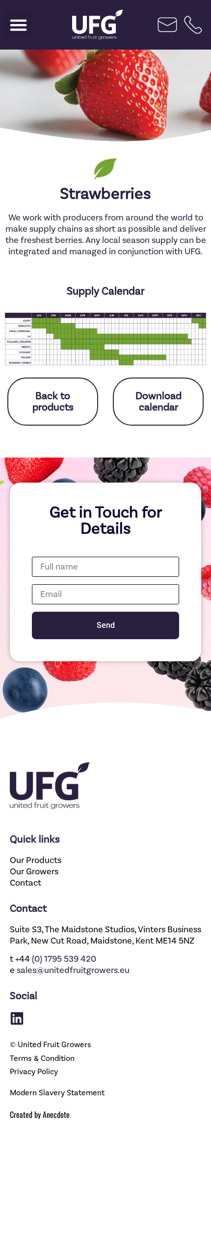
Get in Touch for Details (106, 520)
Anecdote (56, 1114)
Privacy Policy (34, 1072)
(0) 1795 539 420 (64, 959)
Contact (25, 883)
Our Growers (34, 871)
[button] (18, 25)
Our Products (35, 860)
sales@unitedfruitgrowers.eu (73, 970)
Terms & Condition (42, 1058)
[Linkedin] (17, 1018)
